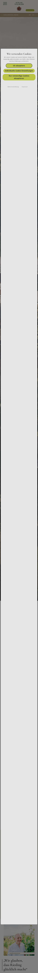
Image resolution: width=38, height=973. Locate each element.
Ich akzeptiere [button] (19, 65)
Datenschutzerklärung (13, 86)
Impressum (25, 86)
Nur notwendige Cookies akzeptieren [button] (19, 77)
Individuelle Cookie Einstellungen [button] (19, 71)
